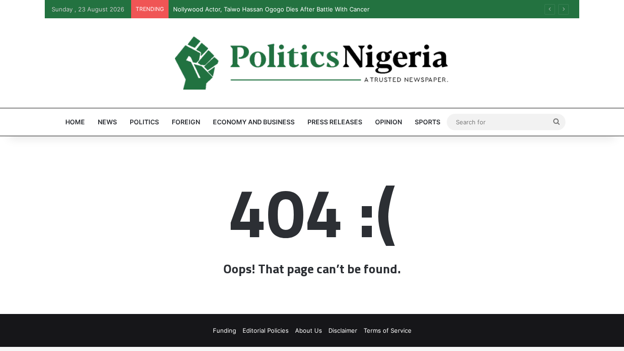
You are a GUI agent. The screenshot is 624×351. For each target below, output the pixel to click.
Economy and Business (254, 122)
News (107, 122)
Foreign (186, 122)
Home (75, 122)
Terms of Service (388, 330)
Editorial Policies (266, 330)
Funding (224, 330)
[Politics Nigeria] (312, 63)
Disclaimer (342, 330)
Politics (144, 122)
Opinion (388, 122)
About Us (308, 330)
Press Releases (334, 122)
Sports (427, 122)
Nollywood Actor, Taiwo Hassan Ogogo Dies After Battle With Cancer (271, 9)
